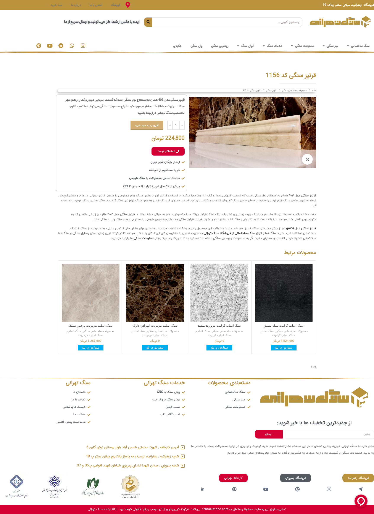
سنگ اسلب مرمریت (155, 335)
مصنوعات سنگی (304, 45)
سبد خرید (57, 5)
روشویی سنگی (220, 45)
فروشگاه (115, 5)
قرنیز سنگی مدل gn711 (301, 228)
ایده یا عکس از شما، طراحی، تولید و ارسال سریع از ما (102, 22)
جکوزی (177, 45)
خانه (313, 90)
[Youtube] (50, 46)
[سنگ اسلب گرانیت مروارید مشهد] (219, 293)
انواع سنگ (247, 45)
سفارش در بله (283, 347)
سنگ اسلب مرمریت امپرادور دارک (154, 325)
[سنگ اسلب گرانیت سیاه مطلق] (284, 293)
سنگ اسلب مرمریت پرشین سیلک (91, 325)
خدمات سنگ (274, 45)
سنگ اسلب (267, 331)
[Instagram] (83, 46)
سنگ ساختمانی (360, 45)
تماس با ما (96, 5)
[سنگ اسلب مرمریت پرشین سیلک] (90, 293)
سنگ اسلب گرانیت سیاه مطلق (284, 325)
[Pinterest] (39, 46)
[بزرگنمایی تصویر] (307, 159)
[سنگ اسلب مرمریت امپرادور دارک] (155, 293)
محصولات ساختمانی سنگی (293, 90)
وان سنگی (196, 45)
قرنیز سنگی (270, 90)
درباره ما (76, 5)
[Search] (148, 22)
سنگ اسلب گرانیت (283, 335)
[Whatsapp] (72, 46)
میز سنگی (332, 45)
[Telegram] (61, 46)
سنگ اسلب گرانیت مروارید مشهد (219, 325)
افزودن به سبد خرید (147, 125)
